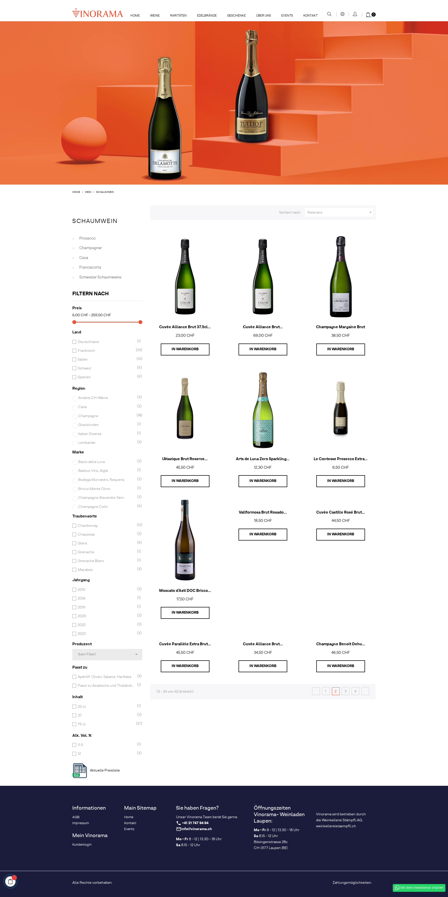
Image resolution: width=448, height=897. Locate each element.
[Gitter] (156, 212)
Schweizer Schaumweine (100, 277)
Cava (83, 258)
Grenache (106, 552)
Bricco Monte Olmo (106, 489)
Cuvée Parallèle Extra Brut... (185, 644)
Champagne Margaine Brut (340, 327)
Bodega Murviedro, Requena (106, 479)
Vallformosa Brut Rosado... (263, 512)
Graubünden (106, 425)
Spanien (106, 377)
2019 (106, 607)
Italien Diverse (106, 434)
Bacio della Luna (106, 462)
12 (106, 753)
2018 (106, 598)
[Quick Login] (355, 14)
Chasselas (106, 534)
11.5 (106, 745)
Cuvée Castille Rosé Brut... (340, 512)
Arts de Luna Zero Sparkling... (263, 459)
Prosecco (87, 238)
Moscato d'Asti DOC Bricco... (185, 591)
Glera (106, 543)
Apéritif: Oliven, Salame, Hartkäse (106, 676)
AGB (75, 817)
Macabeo (106, 569)
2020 (106, 616)
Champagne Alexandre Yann (106, 497)
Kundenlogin (82, 844)
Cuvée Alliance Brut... (263, 327)
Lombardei (106, 442)
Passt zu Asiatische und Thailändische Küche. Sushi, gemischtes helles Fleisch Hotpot (106, 685)
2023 (106, 633)
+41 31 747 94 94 (195, 823)
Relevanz (340, 212)
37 (106, 715)
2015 (106, 589)
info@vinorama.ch (196, 829)
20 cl (106, 706)
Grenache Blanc (106, 561)
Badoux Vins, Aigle (106, 470)
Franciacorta (90, 267)
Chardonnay (106, 525)
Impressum (80, 823)
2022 (106, 625)
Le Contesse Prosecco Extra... (341, 459)
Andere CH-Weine (106, 398)
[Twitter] (189, 882)
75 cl (106, 724)
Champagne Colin (106, 506)
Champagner (90, 248)
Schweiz (106, 368)
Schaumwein (95, 221)
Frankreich (106, 350)
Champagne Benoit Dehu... (340, 644)
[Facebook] (181, 882)
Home (128, 817)
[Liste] (165, 212)
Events (129, 829)
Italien (106, 359)
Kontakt (130, 823)
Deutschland (106, 342)
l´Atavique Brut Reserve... (185, 459)
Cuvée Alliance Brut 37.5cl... (185, 327)
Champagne (106, 416)
